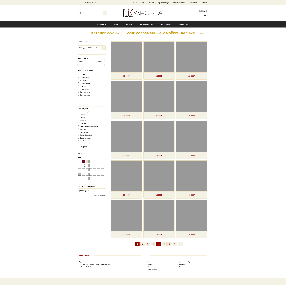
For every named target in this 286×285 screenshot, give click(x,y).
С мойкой (83, 141)
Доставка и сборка (179, 3)
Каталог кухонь (105, 33)
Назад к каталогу (200, 33)
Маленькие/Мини (86, 112)
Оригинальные (85, 89)
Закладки (203, 11)
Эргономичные (85, 95)
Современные (84, 77)
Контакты (204, 3)
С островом (84, 132)
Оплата (152, 3)
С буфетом (83, 147)
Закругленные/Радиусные (89, 126)
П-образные (84, 123)
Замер (143, 3)
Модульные (84, 80)
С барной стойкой (86, 135)
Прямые (82, 118)
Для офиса (83, 86)
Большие (83, 115)
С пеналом (83, 144)
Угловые (83, 120)
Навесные (83, 98)
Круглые (83, 129)
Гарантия (193, 3)
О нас (135, 3)
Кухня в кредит (163, 3)
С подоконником (85, 138)
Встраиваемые (85, 83)
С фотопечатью (85, 92)
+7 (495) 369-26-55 (92, 3)
